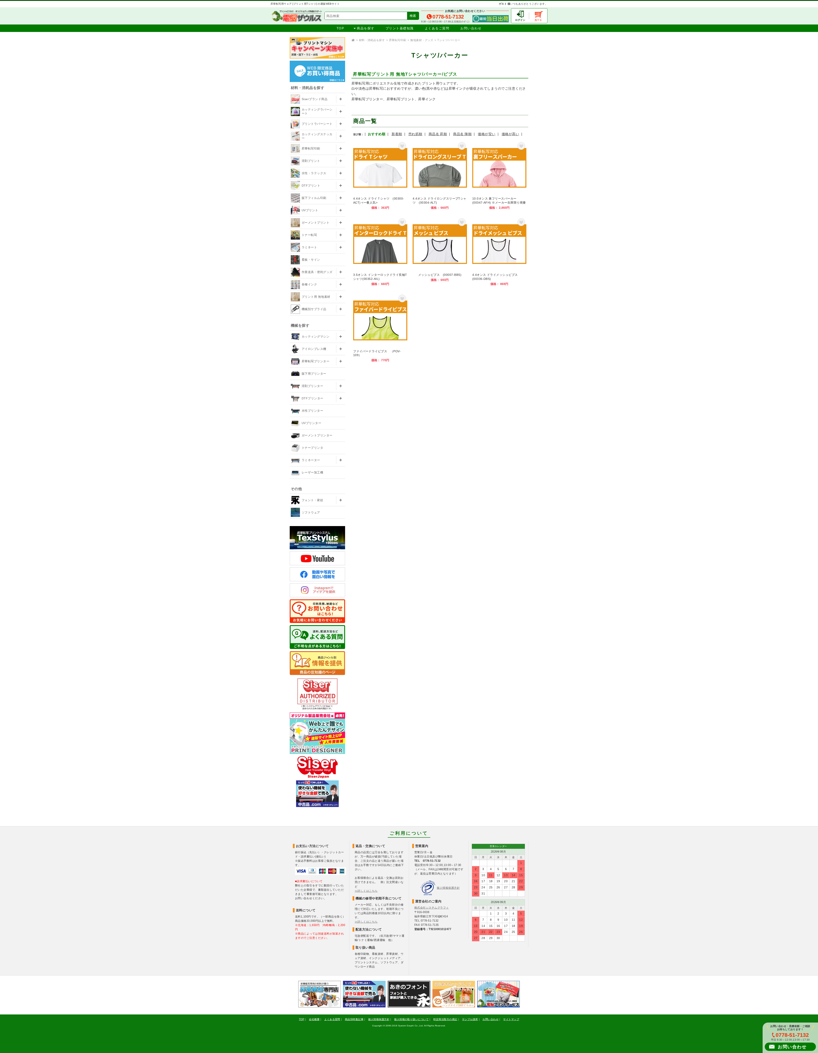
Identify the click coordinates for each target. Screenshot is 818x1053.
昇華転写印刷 (397, 40)
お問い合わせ (470, 28)
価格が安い (486, 134)
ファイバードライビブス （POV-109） (380, 327)
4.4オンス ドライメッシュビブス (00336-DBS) (499, 251)
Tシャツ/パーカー (448, 40)
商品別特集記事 (354, 1019)
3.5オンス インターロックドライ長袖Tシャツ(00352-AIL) (380, 251)
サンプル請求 (470, 1019)
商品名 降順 (462, 134)
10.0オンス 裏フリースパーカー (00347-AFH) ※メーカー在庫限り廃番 (499, 175)
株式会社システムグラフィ (431, 907)
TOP (340, 28)
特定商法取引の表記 (445, 1019)
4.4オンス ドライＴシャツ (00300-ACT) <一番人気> (380, 175)
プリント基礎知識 (400, 28)
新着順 (397, 134)
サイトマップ (511, 1019)
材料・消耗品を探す (372, 40)
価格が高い (510, 134)
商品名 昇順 (438, 134)
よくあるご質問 (437, 28)
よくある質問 (332, 1019)
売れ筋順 (415, 134)
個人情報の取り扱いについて (411, 1019)
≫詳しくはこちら (366, 890)
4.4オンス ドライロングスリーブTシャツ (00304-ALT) (440, 175)
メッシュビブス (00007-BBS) (440, 251)
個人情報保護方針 (448, 887)
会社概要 (314, 1019)
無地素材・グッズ (421, 40)
